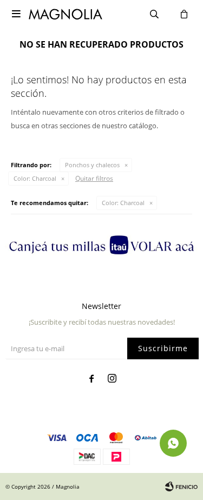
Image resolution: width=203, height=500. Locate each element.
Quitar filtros (94, 178)
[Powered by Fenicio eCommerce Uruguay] (181, 486)
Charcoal (35, 178)
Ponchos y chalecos (92, 165)
